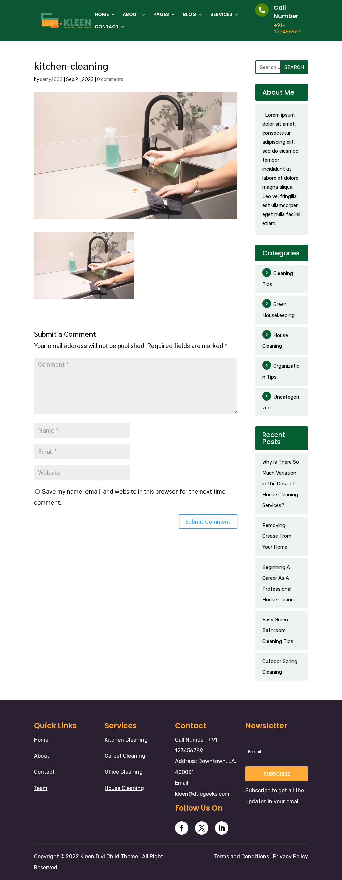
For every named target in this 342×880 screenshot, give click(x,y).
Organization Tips (281, 371)
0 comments (110, 79)
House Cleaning (275, 340)
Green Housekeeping (278, 309)
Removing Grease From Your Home (276, 536)
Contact (107, 26)
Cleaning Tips (277, 278)
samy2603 (51, 79)
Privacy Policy (290, 856)
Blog (189, 14)
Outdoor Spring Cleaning (279, 666)
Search (294, 67)
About (131, 14)
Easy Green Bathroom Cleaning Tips (277, 630)
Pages (161, 14)
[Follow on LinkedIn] (221, 828)
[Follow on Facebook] (181, 828)
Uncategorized (280, 402)
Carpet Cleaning (125, 756)
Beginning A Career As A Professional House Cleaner (278, 583)
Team (40, 788)
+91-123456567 (287, 28)
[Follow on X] (201, 828)
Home (102, 14)
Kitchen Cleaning (126, 740)
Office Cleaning (124, 772)
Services (221, 14)
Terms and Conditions (241, 856)
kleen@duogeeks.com (202, 794)
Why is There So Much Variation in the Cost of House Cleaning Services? (280, 483)
